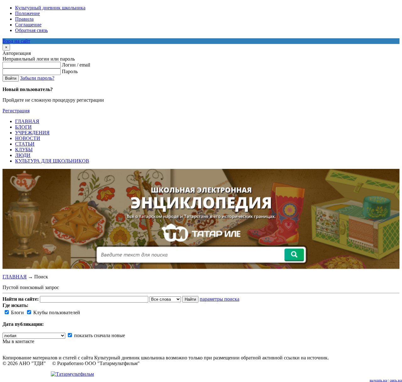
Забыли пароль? (37, 78)
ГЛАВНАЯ (15, 276)
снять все (396, 380)
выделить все (378, 380)
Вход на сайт (16, 41)
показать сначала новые (99, 335)
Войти (10, 78)
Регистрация (16, 110)
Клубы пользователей (56, 312)
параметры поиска (219, 299)
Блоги (17, 312)
